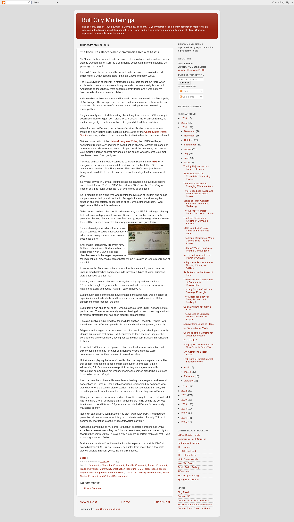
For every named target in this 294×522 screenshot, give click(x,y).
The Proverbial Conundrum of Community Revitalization (198, 282)
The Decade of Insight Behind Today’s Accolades (198, 212)
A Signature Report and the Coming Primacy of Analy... (198, 265)
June (187, 158)
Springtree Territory (188, 479)
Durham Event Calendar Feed (194, 508)
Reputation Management (93, 472)
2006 (184, 417)
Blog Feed (183, 492)
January (188, 380)
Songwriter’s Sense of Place (198, 324)
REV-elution (184, 471)
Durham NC (184, 496)
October (188, 140)
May (186, 162)
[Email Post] (117, 461)
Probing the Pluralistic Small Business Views (198, 360)
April (187, 367)
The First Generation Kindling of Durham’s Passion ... (195, 221)
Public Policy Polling (188, 467)
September (190, 144)
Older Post (162, 502)
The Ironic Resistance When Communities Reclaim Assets (198, 241)
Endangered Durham (189, 443)
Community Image (145, 465)
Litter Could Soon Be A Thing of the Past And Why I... (196, 231)
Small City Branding (188, 475)
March (188, 372)
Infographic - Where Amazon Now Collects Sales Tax (198, 346)
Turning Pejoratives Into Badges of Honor (196, 167)
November (190, 135)
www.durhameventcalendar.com (195, 504)
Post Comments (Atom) (107, 509)
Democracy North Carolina (192, 439)
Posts (185, 91)
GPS (155, 161)
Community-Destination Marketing (118, 469)
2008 (184, 408)
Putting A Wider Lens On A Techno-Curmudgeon (197, 249)
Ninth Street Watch (188, 459)
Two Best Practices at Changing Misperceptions (198, 185)
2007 (184, 413)
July (186, 153)
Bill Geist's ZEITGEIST (190, 435)
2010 (184, 399)
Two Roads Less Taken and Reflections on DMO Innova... (198, 194)
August (188, 149)
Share (83, 458)
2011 (184, 395)
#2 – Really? (190, 340)
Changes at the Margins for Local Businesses (198, 334)
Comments (188, 96)
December (190, 131)
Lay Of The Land (187, 451)
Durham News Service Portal (193, 500)
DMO (140, 469)
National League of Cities (123, 141)
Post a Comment (93, 488)
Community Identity (123, 465)
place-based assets (155, 469)
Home (125, 502)
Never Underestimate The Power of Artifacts (197, 256)
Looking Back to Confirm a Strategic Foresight (197, 290)
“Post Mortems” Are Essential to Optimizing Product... (196, 176)
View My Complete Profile (191, 70)
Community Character (100, 465)
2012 (184, 391)
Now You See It (186, 463)
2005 (184, 422)
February (189, 376)
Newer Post (88, 502)
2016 (184, 118)
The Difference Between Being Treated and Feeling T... (196, 299)
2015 (184, 123)
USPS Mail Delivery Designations (143, 472)
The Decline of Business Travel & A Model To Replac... (196, 317)
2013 (184, 386)
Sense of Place (116, 472)
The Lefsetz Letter (187, 455)
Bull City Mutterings (107, 19)
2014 (184, 127)
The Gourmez (185, 447)
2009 (184, 404)
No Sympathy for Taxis (195, 328)
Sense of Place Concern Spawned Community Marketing (196, 203)
